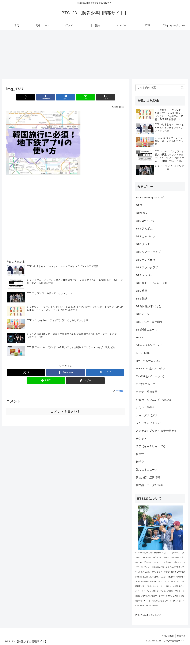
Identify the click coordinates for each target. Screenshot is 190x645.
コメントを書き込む (65, 411)
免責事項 (181, 636)
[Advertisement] (95, 54)
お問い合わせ (168, 636)
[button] (105, 97)
